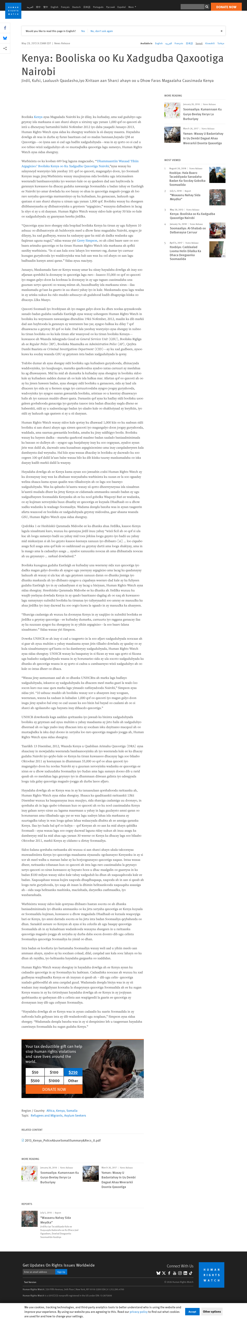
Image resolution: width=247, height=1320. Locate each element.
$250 (73, 1072)
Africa (50, 1110)
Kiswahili (210, 43)
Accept (192, 1311)
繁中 (45, 7)
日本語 (86, 7)
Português (98, 7)
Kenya (38, 117)
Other (73, 1080)
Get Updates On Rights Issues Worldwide (59, 1265)
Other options (212, 1311)
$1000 (54, 1080)
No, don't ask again (102, 31)
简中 (38, 7)
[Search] (207, 6)
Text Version (30, 1282)
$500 (35, 1080)
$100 (54, 1072)
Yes (83, 31)
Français (65, 7)
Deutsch (76, 7)
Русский (110, 7)
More (133, 7)
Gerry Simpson (87, 240)
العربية (30, 7)
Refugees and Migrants (47, 1115)
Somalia (71, 1110)
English (54, 7)
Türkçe (220, 43)
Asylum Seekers (75, 1115)
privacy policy (139, 1311)
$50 (35, 1072)
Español (121, 7)
